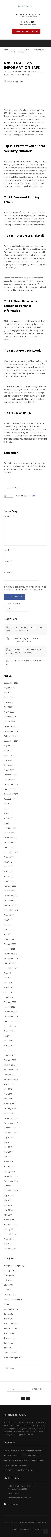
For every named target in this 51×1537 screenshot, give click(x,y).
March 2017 (9, 1161)
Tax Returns (9, 1338)
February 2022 (10, 886)
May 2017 (8, 1152)
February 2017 (10, 1166)
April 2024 (8, 765)
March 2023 (9, 823)
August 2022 (9, 857)
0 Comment (23, 75)
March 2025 (9, 712)
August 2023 (9, 799)
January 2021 (9, 949)
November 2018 (11, 1069)
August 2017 (9, 1137)
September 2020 (11, 968)
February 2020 (10, 1002)
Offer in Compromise (13, 1299)
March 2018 (9, 1103)
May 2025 (8, 702)
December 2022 (11, 837)
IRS (19, 110)
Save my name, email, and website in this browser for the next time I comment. (25, 588)
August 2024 (9, 745)
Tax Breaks (8, 1318)
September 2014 (11, 1248)
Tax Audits (8, 1314)
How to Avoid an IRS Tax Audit (28, 660)
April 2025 (8, 707)
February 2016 (10, 1224)
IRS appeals (9, 1275)
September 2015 (11, 1234)
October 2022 (10, 847)
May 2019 (8, 1045)
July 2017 (8, 1142)
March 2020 (9, 997)
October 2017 (10, 1128)
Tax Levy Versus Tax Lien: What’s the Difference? (23, 1451)
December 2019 (11, 1011)
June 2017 (8, 1147)
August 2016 (9, 1195)
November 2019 (11, 1016)
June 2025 (8, 697)
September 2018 (11, 1079)
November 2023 (11, 784)
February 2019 (10, 1060)
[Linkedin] (46, 43)
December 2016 (11, 1176)
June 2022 (8, 866)
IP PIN (18, 435)
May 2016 (8, 1210)
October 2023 (10, 789)
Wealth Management (13, 1357)
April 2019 (8, 1050)
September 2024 (11, 741)
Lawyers (7, 1289)
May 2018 (8, 1094)
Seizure (7, 1304)
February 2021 (10, 944)
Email (7, 561)
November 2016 (11, 1181)
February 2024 (10, 775)
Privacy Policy (23, 1529)
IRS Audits (8, 1280)
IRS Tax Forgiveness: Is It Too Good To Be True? (22, 1455)
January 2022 (9, 890)
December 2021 (11, 895)
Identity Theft (13, 488)
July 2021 (8, 920)
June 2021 (8, 924)
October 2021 (10, 905)
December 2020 (11, 953)
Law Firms (8, 1285)
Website (8, 572)
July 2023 (8, 803)
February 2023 (10, 828)
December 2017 (11, 1118)
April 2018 (8, 1098)
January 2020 (9, 1007)
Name (7, 550)
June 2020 (8, 982)
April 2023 (8, 818)
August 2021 (9, 915)
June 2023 (8, 808)
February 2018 (10, 1108)
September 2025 (11, 683)
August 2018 (9, 1084)
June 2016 (8, 1205)
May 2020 (8, 987)
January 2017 (9, 1171)
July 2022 (8, 862)
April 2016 (8, 1215)
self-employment (11, 1309)
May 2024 (8, 760)
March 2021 (9, 939)
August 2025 (9, 687)
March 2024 (9, 770)
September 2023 (11, 794)
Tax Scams (8, 1343)
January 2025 (9, 721)
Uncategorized (10, 1352)
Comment (9, 516)
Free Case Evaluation (27, 31)
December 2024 (11, 726)
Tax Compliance (11, 1323)
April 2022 (8, 876)
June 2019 (8, 1040)
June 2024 (8, 755)
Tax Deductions (10, 1328)
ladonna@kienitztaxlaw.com (19, 1497)
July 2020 (8, 978)
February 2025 (10, 716)
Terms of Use (36, 1529)
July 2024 (8, 750)
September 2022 (11, 852)
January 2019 (9, 1065)
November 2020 (11, 958)
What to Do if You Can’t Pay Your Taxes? (19, 1470)
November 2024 (11, 731)
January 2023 (9, 833)
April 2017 (8, 1156)
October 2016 (10, 1186)
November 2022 (11, 842)
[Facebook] (42, 43)
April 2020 (8, 992)
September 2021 (11, 910)
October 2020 (10, 963)
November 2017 (11, 1123)
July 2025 (8, 692)
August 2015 (9, 1239)
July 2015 (8, 1244)
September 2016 (11, 1190)
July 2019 (8, 1036)
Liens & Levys (10, 1294)
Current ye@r (12, 604)
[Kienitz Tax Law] (25, 6)
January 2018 (9, 1113)
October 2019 (10, 1021)
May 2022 (8, 871)
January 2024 (9, 779)
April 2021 (8, 934)
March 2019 (9, 1055)
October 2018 (10, 1074)
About (14, 1529)
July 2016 (8, 1200)
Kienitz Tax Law (23, 71)
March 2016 (9, 1219)
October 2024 (10, 736)
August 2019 (9, 1031)
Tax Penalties (9, 1333)
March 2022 (9, 881)
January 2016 (9, 1229)
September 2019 (11, 1026)
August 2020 (9, 973)
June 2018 (8, 1089)
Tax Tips (7, 1347)
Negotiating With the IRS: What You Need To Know (23, 1460)
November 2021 (11, 900)
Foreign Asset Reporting (14, 1265)
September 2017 (11, 1132)
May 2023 (8, 813)
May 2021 (8, 929)
